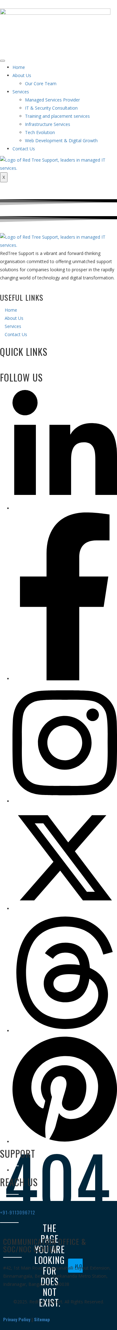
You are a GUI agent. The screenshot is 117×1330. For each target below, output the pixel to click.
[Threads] (64, 1031)
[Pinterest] (64, 1142)
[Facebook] (64, 679)
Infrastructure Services (47, 124)
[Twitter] (64, 909)
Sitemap (42, 1319)
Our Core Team (40, 83)
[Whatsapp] (14, 1170)
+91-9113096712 (17, 1212)
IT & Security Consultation (51, 108)
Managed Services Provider (52, 100)
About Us (21, 75)
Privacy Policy (16, 1319)
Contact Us (23, 149)
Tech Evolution (40, 132)
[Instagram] (64, 801)
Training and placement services (57, 116)
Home (18, 67)
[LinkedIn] (64, 508)
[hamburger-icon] (2, 61)
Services (20, 92)
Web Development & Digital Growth (61, 140)
